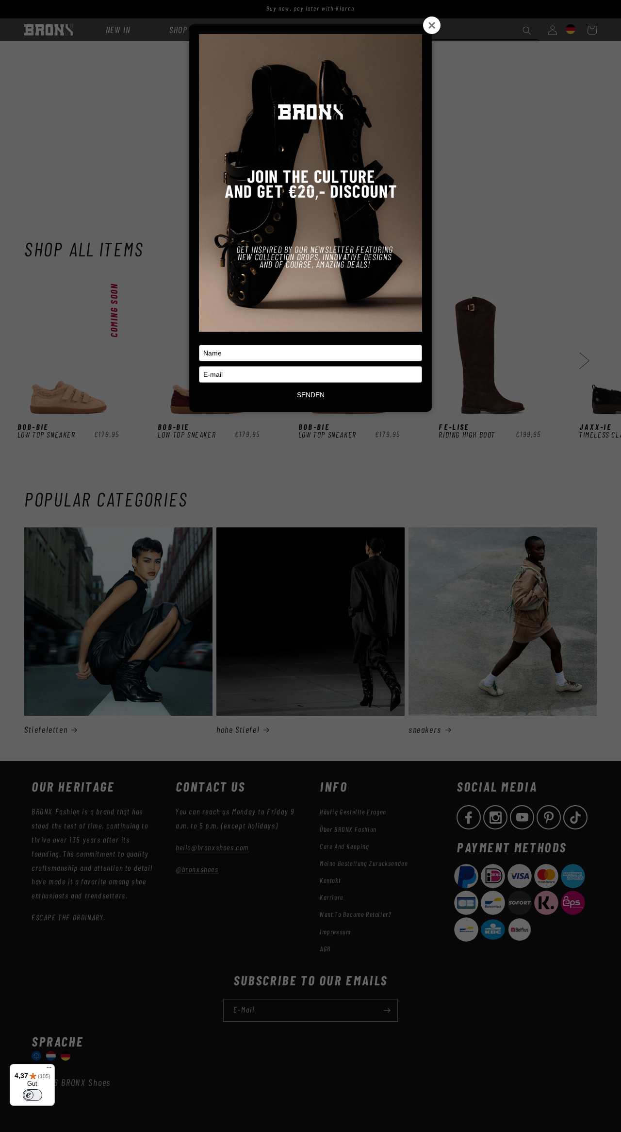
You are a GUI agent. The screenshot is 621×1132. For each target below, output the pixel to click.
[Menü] (49, 1070)
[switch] (32, 1095)
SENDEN (311, 395)
